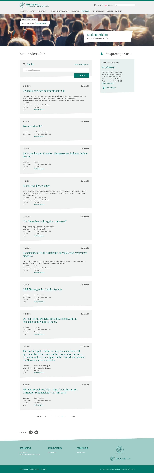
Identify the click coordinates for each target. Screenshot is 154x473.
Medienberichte (41, 23)
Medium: (26, 103)
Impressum (24, 469)
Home (24, 23)
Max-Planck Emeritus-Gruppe (30, 455)
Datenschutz (34, 469)
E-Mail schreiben (108, 83)
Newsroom (30, 23)
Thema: (25, 107)
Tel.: (103, 79)
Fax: (103, 81)
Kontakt (43, 469)
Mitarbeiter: (27, 105)
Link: (24, 109)
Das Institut (25, 448)
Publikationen (55, 448)
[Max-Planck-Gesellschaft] (120, 450)
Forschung (82, 448)
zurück (39, 417)
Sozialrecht (23, 452)
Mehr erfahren (39, 109)
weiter (73, 417)
